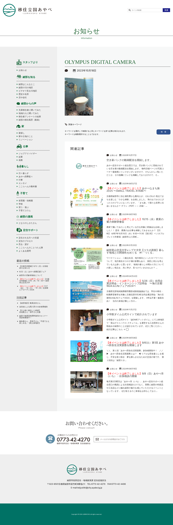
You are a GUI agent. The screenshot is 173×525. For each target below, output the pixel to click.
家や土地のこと (26, 136)
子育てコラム (25, 210)
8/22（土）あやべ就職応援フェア (32, 271)
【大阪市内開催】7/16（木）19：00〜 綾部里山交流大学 (34, 281)
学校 (21, 204)
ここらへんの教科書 (28, 186)
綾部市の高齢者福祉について (30, 275)
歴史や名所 (24, 94)
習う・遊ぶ (24, 207)
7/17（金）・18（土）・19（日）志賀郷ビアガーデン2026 (33, 288)
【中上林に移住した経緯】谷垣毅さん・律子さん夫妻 (30, 311)
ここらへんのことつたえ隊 (31, 248)
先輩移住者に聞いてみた (30, 110)
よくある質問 (25, 251)
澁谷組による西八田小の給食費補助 (33, 307)
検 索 (163, 132)
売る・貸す (24, 244)
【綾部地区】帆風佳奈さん (30, 303)
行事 (21, 180)
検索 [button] (166, 10)
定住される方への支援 (29, 238)
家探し (22, 133)
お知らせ (23, 70)
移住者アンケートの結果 (30, 116)
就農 (21, 160)
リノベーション (26, 140)
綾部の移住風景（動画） (30, 120)
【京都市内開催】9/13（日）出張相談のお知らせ (33, 267)
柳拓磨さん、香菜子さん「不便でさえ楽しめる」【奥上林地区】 (34, 322)
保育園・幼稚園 (26, 201)
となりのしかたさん (28, 223)
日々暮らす (24, 173)
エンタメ (23, 183)
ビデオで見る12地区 (28, 91)
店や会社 (23, 97)
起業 (21, 157)
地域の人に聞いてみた (29, 113)
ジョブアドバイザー (28, 153)
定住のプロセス (26, 241)
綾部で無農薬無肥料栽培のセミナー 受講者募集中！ (34, 317)
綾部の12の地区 (26, 87)
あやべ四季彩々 (26, 177)
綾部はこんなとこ (27, 84)
